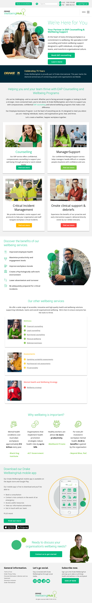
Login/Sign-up (82, 4)
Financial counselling (35, 326)
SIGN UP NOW (70, 581)
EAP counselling (40, 105)
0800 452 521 (70, 5)
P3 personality (32, 368)
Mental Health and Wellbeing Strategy (40, 382)
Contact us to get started (46, 554)
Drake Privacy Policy (10, 574)
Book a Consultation (24, 4)
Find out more (24, 167)
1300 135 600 (70, 2)
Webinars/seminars (34, 343)
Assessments (29, 354)
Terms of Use (8, 572)
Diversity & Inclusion (10, 580)
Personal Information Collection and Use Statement (16, 577)
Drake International (9, 582)
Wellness (27, 321)
